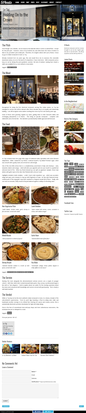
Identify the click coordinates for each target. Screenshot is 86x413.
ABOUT (51, 2)
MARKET (66, 184)
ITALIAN (66, 181)
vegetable (23, 179)
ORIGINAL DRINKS (69, 189)
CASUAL (71, 169)
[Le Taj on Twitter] (9, 334)
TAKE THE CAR (71, 194)
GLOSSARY (44, 2)
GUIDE (23, 2)
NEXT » (81, 406)
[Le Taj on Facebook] (6, 334)
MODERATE (68, 186)
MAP (27, 2)
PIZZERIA (77, 189)
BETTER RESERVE (71, 166)
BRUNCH (66, 169)
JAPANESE (71, 181)
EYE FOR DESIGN (71, 176)
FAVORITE (77, 177)
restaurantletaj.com (8, 331)
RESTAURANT (6, 28)
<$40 (32, 28)
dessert (36, 172)
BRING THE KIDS (79, 167)
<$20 (66, 164)
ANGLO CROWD (81, 164)
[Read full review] (11, 349)
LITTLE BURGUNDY (79, 181)
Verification (35, 382)
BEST (37, 2)
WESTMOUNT (67, 196)
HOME (17, 2)
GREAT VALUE (80, 179)
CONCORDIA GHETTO (79, 172)
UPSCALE (27, 28)
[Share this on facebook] (38, 412)
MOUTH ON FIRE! (20, 272)
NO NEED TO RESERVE (12, 67)
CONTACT (59, 2)
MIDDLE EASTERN (79, 184)
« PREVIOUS (6, 406)
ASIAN (66, 167)
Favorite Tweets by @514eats (73, 214)
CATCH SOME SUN (79, 169)
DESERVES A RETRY (70, 174)
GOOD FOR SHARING (12, 272)
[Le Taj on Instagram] (4, 334)
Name (33, 371)
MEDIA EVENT (71, 184)
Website (34, 378)
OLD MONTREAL (78, 187)
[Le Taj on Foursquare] (11, 334)
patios (57, 60)
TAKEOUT (77, 194)
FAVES (32, 2)
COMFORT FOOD (69, 172)
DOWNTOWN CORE (19, 28)
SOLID (9, 313)
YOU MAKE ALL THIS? (29, 272)
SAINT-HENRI (70, 192)
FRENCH (82, 177)
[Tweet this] (48, 412)
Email (33, 375)
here (14, 58)
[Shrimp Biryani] (15, 251)
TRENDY (81, 194)
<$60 (76, 164)
